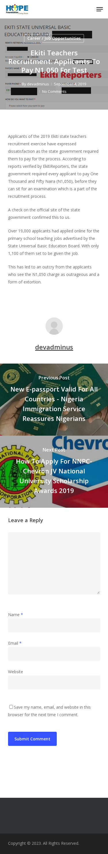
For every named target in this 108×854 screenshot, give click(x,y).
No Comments (54, 91)
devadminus (38, 83)
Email (15, 643)
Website (15, 671)
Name (15, 614)
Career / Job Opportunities (54, 38)
